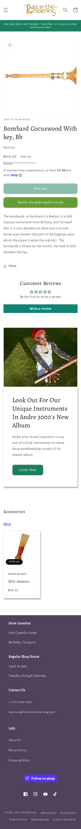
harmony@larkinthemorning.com (32, 712)
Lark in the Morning (25, 813)
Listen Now (28, 470)
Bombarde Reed (17, 574)
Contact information (64, 819)
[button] (6, 10)
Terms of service (18, 819)
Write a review (40, 308)
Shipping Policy (19, 760)
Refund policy (49, 813)
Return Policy (18, 750)
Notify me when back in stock (40, 202)
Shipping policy (40, 819)
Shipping (8, 163)
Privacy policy (68, 813)
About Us (15, 740)
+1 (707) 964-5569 (20, 702)
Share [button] (13, 265)
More (7, 524)
